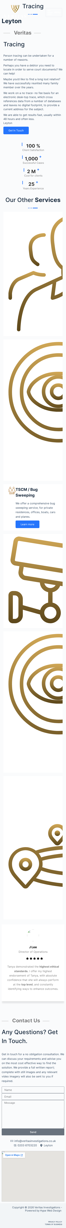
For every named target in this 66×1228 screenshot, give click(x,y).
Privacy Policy (55, 1222)
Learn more (27, 524)
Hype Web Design (51, 1210)
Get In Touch (16, 130)
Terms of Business (53, 1224)
